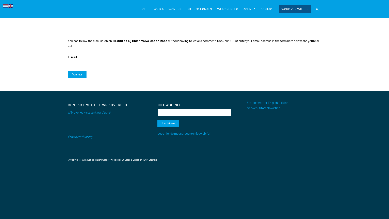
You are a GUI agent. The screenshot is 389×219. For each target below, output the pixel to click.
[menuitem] (144, 9)
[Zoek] (317, 9)
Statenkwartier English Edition (267, 102)
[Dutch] (5, 6)
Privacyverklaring (80, 136)
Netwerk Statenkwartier (263, 108)
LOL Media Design (130, 159)
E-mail (72, 57)
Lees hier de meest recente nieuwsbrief (184, 133)
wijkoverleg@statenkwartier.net (89, 112)
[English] (11, 6)
